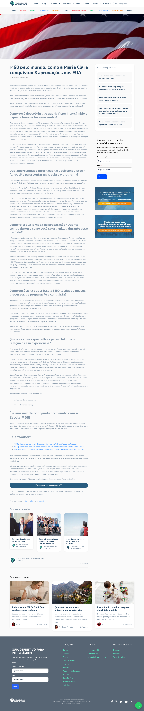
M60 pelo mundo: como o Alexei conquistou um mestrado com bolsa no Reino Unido (49, 446)
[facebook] (112, 701)
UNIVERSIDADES (43, 10)
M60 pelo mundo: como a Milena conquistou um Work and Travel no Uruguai (45, 444)
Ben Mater (29, 501)
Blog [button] (44, 3)
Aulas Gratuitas (119, 657)
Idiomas (66, 653)
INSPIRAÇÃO (56, 10)
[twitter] (121, 701)
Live (78, 3)
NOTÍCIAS (129, 10)
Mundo (66, 674)
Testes (66, 667)
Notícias (66, 685)
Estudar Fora (68, 678)
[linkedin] (131, 701)
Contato (107, 3)
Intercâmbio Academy (97, 657)
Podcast (116, 653)
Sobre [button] (95, 3)
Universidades (69, 660)
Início (36, 3)
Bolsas (65, 650)
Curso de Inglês (94, 653)
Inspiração (67, 664)
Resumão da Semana (71, 671)
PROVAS (32, 10)
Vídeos (86, 3)
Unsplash (40, 501)
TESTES (66, 10)
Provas (65, 657)
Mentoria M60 (93, 650)
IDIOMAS (23, 10)
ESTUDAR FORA (103, 10)
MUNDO (92, 10)
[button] (47, 3)
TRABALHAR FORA (117, 10)
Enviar (15, 687)
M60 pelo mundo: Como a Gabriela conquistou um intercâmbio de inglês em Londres (49, 449)
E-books (116, 650)
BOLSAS (14, 10)
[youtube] (126, 701)
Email (99, 166)
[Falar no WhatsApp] (138, 705)
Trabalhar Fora (68, 681)
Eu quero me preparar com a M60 (48, 485)
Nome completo (103, 157)
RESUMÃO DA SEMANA (79, 10)
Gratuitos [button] (67, 3)
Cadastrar (102, 177)
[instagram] (116, 701)
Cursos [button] (54, 3)
